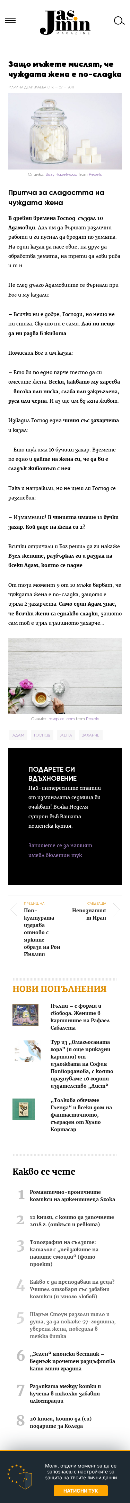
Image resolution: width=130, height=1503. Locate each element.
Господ (42, 735)
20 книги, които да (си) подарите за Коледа (61, 1423)
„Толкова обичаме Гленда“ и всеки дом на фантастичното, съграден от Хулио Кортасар (81, 1115)
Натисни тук (80, 1491)
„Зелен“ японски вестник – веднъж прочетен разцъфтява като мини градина (72, 1361)
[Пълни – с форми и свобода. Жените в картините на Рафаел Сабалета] (25, 1016)
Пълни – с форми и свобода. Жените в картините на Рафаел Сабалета (80, 1017)
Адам (18, 735)
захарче (90, 735)
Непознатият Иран (89, 911)
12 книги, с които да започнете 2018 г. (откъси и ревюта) (72, 1221)
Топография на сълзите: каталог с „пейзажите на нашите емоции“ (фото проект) (64, 1253)
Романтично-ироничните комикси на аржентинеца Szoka (72, 1196)
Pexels (95, 174)
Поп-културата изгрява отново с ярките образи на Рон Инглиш (42, 929)
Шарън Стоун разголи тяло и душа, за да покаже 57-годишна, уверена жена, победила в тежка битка (73, 1325)
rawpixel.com (62, 718)
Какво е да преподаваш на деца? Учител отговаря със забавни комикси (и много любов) (72, 1289)
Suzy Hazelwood (62, 174)
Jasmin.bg (65, 22)
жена (66, 735)
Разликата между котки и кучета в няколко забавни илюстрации (65, 1394)
